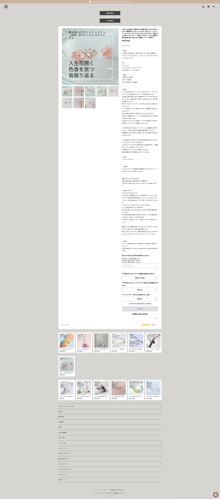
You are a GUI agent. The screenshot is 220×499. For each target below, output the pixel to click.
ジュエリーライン (62, 448)
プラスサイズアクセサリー (65, 469)
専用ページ (61, 479)
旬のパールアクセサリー (65, 453)
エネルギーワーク (63, 474)
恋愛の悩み (110, 13)
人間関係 (61, 422)
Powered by (108, 496)
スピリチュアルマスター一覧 (66, 406)
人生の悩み (110, 21)
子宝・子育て (61, 437)
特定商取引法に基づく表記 (116, 490)
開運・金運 (61, 416)
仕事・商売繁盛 (62, 432)
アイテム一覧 (61, 443)
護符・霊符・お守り (63, 458)
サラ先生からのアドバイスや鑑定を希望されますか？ (138, 274)
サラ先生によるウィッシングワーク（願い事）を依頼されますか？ (140, 284)
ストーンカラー (62, 464)
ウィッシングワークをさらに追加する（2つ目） (136, 295)
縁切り (60, 427)
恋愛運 (60, 411)
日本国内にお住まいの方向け (140, 314)
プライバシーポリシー (102, 490)
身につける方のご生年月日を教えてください (135, 255)
